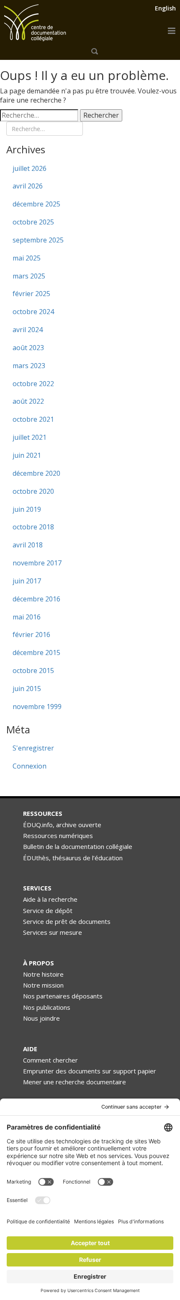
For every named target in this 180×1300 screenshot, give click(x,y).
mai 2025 (27, 258)
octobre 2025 (33, 222)
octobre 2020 (33, 491)
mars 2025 (29, 276)
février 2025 (31, 293)
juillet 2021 (29, 437)
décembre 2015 (36, 652)
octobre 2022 (33, 383)
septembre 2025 (38, 240)
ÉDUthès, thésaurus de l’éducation (73, 858)
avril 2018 (28, 544)
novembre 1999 (37, 706)
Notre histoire (43, 974)
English (165, 8)
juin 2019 (27, 509)
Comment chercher (50, 1060)
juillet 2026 (29, 168)
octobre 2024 (33, 311)
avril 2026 (28, 186)
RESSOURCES (42, 813)
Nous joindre (41, 1018)
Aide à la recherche (50, 899)
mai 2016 (27, 617)
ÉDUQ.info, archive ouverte (62, 824)
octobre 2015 (33, 670)
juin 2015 (27, 688)
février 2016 (31, 634)
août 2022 (28, 401)
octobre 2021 (33, 419)
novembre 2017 (37, 562)
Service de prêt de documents (67, 921)
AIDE (30, 1049)
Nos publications (46, 1007)
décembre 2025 (36, 204)
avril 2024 (28, 329)
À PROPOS (38, 963)
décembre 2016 (36, 599)
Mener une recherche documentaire (74, 1082)
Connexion (29, 766)
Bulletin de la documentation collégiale (77, 846)
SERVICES (37, 888)
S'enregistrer (33, 748)
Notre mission (43, 985)
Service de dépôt (47, 910)
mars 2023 (29, 365)
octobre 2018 (33, 526)
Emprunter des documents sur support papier (89, 1071)
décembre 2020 (36, 473)
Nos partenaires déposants (63, 996)
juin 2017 (27, 581)
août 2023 (28, 347)
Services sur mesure (52, 932)
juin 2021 (27, 455)
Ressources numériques (58, 835)
